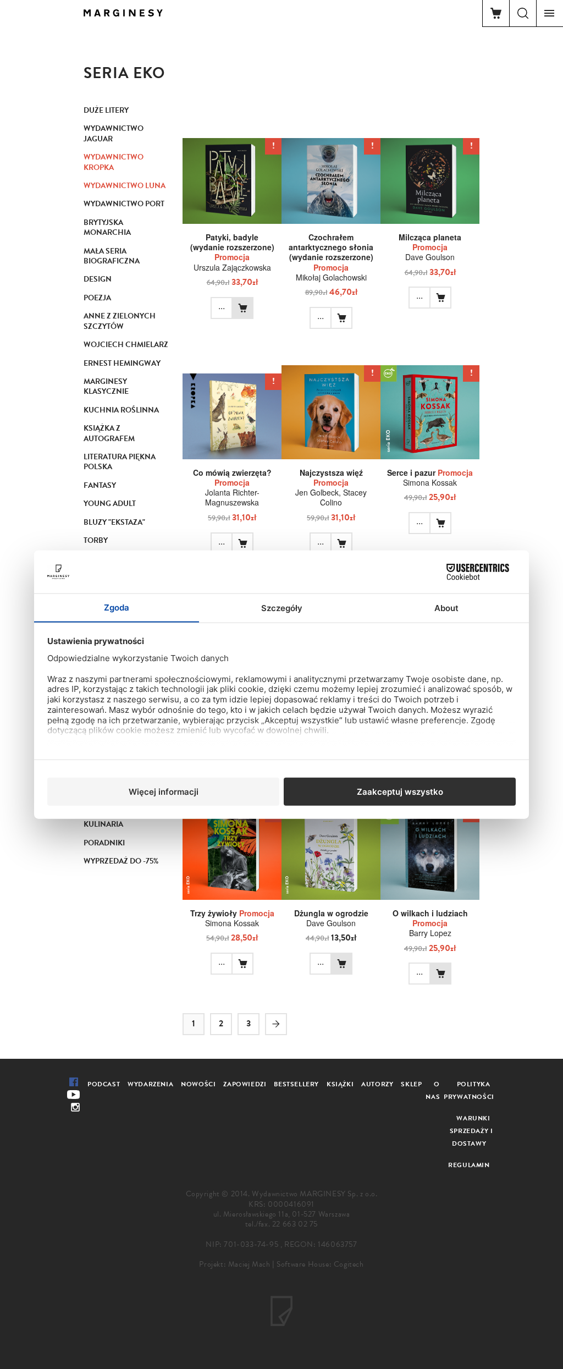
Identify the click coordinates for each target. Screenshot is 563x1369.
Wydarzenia (150, 1084)
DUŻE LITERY (106, 110)
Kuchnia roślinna (121, 410)
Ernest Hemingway (122, 363)
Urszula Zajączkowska (232, 267)
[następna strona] (276, 1024)
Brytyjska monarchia (107, 227)
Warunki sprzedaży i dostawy (471, 1130)
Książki (340, 1084)
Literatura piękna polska (120, 461)
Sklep (411, 1084)
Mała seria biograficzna (112, 256)
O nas (433, 1090)
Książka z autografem (109, 433)
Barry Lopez (430, 932)
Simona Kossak (430, 482)
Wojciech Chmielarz (126, 344)
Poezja (97, 298)
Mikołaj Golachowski (331, 277)
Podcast (103, 1084)
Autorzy (377, 1084)
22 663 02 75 (295, 1224)
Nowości (198, 1084)
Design (98, 279)
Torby (96, 540)
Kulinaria (103, 824)
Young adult (110, 503)
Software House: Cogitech (320, 1264)
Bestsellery (296, 1084)
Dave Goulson (430, 256)
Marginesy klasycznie (106, 386)
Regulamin (468, 1165)
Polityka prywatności (469, 1090)
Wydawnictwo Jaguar (113, 133)
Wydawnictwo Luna (124, 185)
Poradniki (104, 843)
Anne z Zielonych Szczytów (120, 321)
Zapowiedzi (244, 1084)
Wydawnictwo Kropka (113, 162)
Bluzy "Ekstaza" (114, 522)
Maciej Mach (249, 1264)
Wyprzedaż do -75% (121, 861)
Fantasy (100, 485)
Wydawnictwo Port (124, 204)
